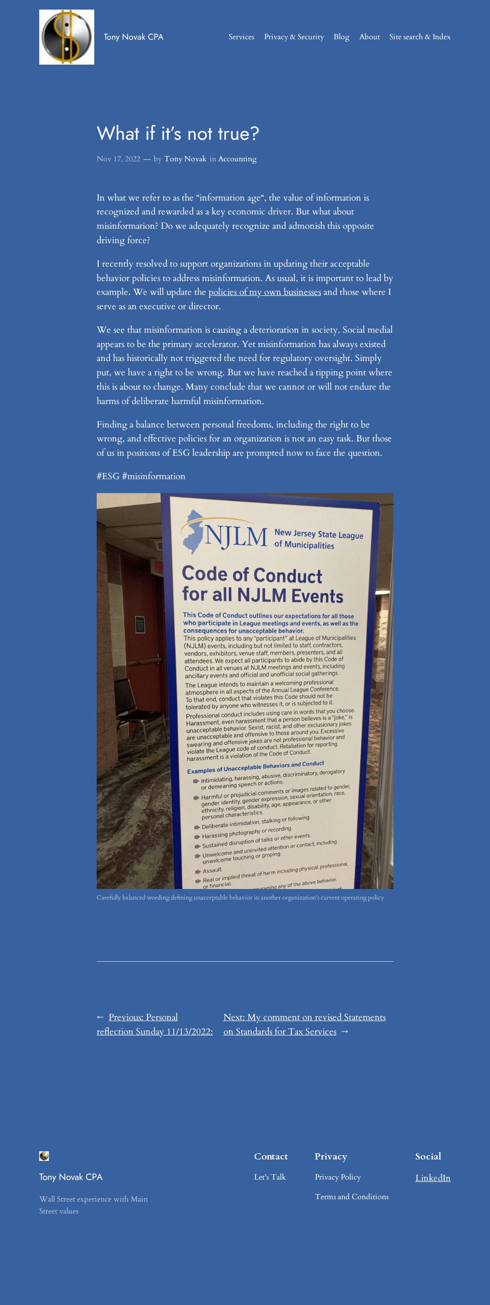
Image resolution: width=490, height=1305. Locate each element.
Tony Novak (185, 159)
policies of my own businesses (265, 292)
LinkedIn (433, 1178)
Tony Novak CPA (134, 37)
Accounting (237, 159)
